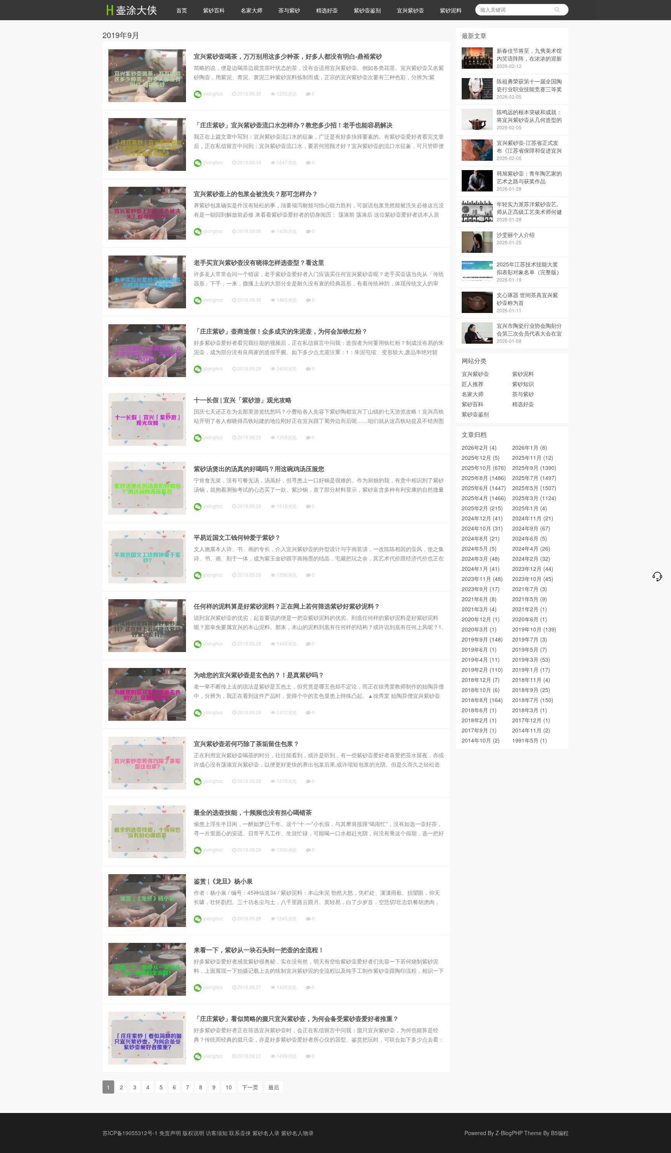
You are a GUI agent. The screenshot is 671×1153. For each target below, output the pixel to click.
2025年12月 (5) (481, 457)
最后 (273, 1087)
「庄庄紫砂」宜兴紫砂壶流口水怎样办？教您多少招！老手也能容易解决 (293, 124)
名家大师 (251, 10)
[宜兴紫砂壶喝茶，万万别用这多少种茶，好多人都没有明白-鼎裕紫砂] (147, 100)
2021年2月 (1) (529, 609)
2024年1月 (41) (481, 568)
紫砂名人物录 (297, 1133)
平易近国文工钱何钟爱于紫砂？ (237, 537)
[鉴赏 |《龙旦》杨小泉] (147, 925)
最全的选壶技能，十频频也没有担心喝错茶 (253, 812)
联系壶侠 (240, 1133)
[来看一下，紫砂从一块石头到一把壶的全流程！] (147, 993)
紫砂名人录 (266, 1133)
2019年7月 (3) (529, 639)
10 (229, 1087)
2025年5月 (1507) (534, 488)
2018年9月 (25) (531, 690)
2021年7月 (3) (529, 589)
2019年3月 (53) (531, 659)
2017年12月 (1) (531, 720)
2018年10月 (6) (481, 690)
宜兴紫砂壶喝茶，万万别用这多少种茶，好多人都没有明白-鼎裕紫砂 (288, 56)
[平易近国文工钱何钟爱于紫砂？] (147, 581)
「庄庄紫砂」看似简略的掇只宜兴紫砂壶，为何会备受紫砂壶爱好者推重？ (296, 1018)
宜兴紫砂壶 (410, 10)
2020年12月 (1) (481, 619)
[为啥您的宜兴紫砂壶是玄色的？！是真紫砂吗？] (147, 718)
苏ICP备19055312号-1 (130, 1133)
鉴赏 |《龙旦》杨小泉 (223, 880)
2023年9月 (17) (481, 589)
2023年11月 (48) (482, 579)
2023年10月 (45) (532, 579)
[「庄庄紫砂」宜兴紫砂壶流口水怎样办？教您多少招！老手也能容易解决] (147, 168)
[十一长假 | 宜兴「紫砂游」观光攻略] (147, 443)
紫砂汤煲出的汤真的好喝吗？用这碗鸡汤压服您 (259, 468)
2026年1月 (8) (529, 447)
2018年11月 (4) (531, 679)
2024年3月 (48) (481, 558)
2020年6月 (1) (529, 619)
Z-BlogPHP (509, 1133)
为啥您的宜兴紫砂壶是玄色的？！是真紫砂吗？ (259, 674)
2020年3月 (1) (479, 629)
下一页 (250, 1087)
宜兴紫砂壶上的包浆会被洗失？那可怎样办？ (256, 193)
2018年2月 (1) (479, 720)
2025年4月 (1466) (484, 498)
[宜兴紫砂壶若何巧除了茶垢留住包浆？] (147, 787)
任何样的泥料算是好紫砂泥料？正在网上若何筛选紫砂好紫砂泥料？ (287, 606)
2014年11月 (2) (531, 730)
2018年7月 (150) (532, 700)
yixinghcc (213, 93)
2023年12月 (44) (532, 568)
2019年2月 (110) (482, 669)
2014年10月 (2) (481, 740)
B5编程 (559, 1133)
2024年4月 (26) (531, 548)
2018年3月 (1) (529, 710)
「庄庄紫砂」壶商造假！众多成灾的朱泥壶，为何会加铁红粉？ (281, 331)
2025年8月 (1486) (484, 478)
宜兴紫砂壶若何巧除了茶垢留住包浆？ (246, 743)
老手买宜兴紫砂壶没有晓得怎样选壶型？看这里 (259, 262)
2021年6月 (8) (479, 599)
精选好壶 (327, 10)
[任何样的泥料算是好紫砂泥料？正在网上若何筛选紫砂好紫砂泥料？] (147, 650)
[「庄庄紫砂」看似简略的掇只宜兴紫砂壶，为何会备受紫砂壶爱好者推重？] (147, 1062)
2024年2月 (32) (531, 558)
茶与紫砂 (289, 10)
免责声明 (170, 1133)
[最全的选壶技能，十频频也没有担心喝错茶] (147, 856)
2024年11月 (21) (532, 518)
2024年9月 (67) (531, 528)
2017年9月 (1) (479, 730)
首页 (181, 10)
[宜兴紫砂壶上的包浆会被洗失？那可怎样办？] (147, 237)
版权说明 (193, 1133)
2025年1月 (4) (529, 508)
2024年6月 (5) (529, 538)
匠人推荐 (472, 384)
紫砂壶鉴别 (367, 10)
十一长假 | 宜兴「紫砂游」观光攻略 (243, 399)
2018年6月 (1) (479, 710)
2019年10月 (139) (534, 629)
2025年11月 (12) (532, 457)
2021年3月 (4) (479, 609)
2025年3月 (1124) (534, 498)
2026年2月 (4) (479, 447)
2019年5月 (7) (529, 649)
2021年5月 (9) (529, 599)
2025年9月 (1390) (534, 467)
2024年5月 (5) (479, 548)
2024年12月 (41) (482, 518)
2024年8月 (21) (481, 538)
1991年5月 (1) (529, 740)
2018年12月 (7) (481, 679)
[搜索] (556, 10)
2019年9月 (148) (482, 639)
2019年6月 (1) (479, 649)
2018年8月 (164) (482, 700)
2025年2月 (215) (482, 508)
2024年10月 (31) (482, 528)
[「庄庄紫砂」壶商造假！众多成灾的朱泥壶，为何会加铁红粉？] (147, 375)
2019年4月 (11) (481, 659)
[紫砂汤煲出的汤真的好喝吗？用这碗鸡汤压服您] (147, 512)
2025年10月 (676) (484, 467)
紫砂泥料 (451, 10)
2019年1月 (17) (531, 669)
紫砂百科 (214, 10)
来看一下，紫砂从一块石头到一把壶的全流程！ (259, 949)
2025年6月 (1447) (484, 488)
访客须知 (217, 1133)
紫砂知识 (523, 384)
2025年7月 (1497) (534, 478)
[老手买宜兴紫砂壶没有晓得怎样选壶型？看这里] (147, 306)
